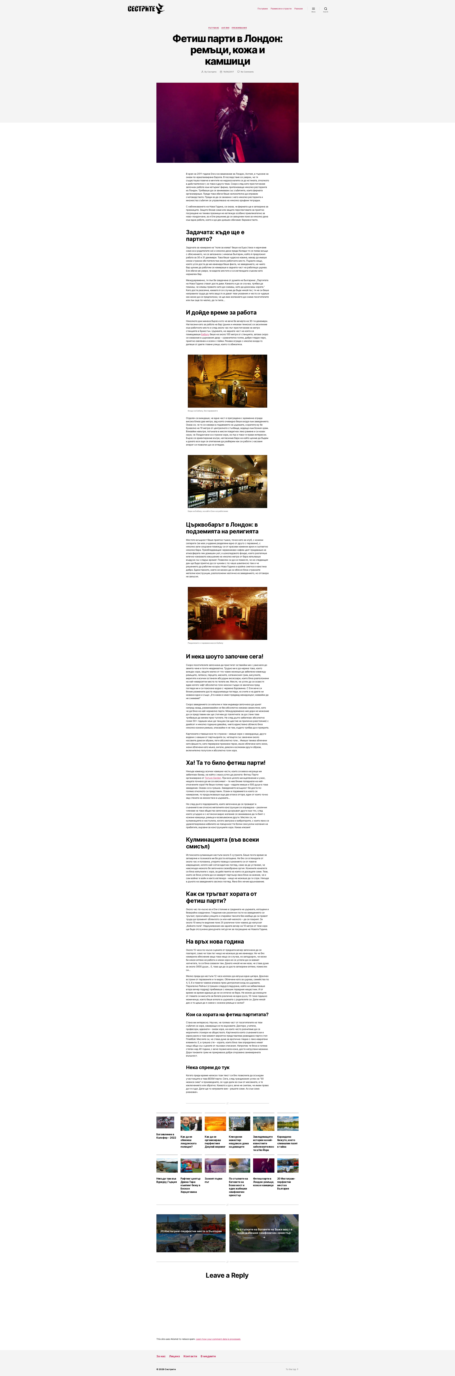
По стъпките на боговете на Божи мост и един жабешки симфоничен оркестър (238, 1187)
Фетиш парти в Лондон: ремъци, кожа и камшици (263, 1182)
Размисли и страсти (281, 8)
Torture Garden (213, 778)
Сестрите (211, 72)
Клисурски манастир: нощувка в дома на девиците (239, 1141)
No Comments (247, 72)
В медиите (208, 1356)
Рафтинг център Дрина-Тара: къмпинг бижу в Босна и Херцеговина (190, 1185)
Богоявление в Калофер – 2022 (166, 1136)
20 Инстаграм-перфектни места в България (286, 1183)
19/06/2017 (228, 72)
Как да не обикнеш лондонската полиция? (188, 1141)
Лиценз (174, 1356)
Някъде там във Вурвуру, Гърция (166, 1180)
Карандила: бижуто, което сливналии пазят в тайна (287, 1141)
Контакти (190, 1356)
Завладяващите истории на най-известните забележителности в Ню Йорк (263, 1143)
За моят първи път (213, 1180)
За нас (161, 1356)
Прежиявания (239, 28)
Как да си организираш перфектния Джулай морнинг (215, 1141)
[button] (227, 383)
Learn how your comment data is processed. (218, 1339)
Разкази (298, 8)
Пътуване (262, 8)
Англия (225, 28)
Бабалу (205, 334)
